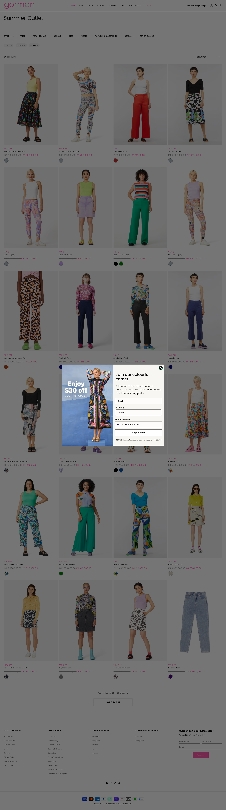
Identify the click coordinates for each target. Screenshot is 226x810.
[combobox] (119, 424)
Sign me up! (138, 432)
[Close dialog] (161, 368)
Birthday (120, 407)
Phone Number (122, 419)
